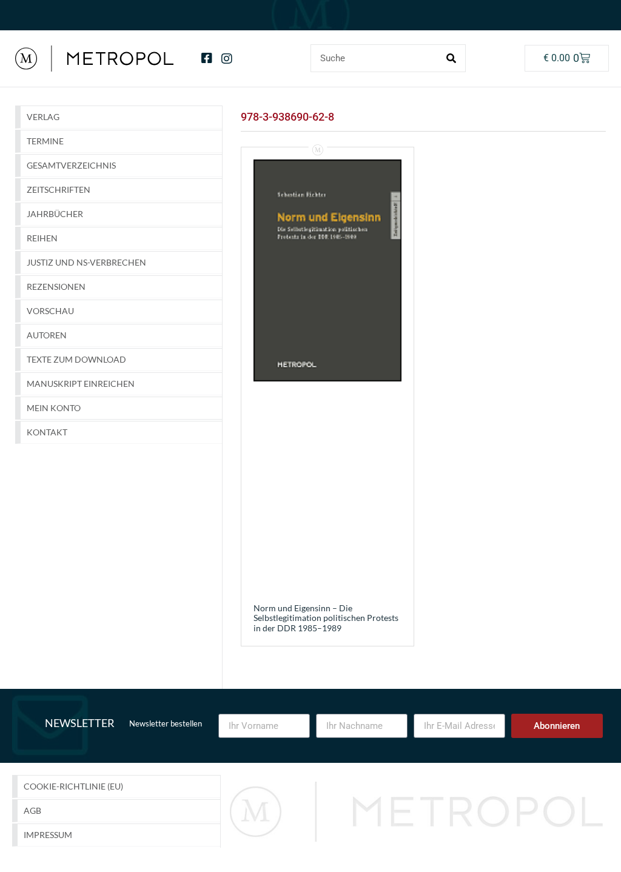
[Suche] (451, 58)
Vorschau (50, 311)
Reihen (42, 238)
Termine (45, 141)
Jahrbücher (55, 214)
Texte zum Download (76, 359)
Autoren (47, 335)
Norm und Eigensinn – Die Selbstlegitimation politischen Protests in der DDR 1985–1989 (325, 618)
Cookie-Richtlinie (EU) (73, 786)
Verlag (43, 117)
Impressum (48, 835)
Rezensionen (56, 286)
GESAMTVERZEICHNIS (71, 165)
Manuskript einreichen (81, 383)
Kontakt (47, 432)
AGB (32, 810)
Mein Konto (54, 408)
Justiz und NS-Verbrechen (86, 262)
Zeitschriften (58, 189)
